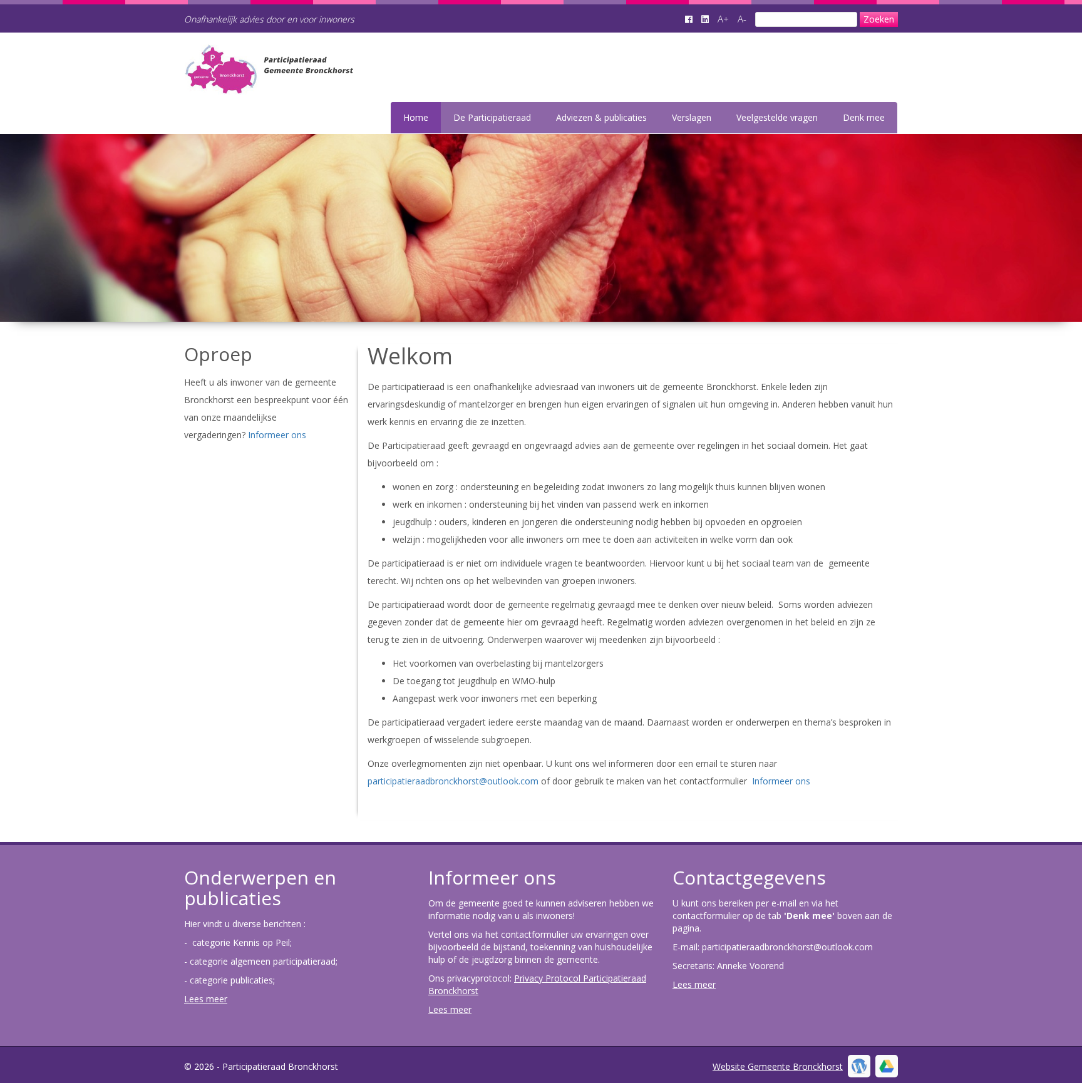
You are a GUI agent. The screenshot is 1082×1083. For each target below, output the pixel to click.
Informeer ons (277, 435)
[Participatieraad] (335, 86)
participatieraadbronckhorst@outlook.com (454, 781)
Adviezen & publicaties (601, 117)
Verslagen (691, 117)
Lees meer (205, 999)
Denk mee (864, 117)
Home (415, 117)
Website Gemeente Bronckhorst (778, 1066)
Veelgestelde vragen (777, 117)
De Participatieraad (492, 117)
